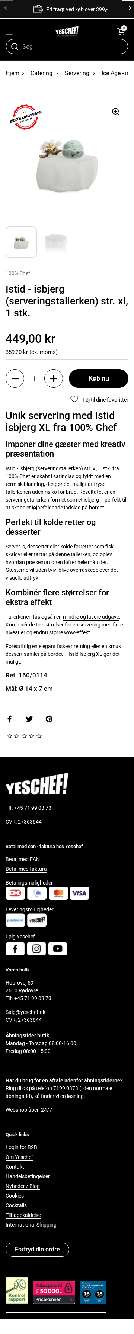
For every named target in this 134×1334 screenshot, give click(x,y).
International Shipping (31, 1225)
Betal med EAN (23, 859)
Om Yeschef (19, 1157)
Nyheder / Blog (23, 1186)
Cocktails (16, 1205)
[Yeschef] (67, 31)
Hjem (12, 73)
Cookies (15, 1196)
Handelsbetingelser (28, 1176)
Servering (77, 73)
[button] (121, 31)
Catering (41, 73)
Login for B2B (21, 1147)
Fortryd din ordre (37, 1249)
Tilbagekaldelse (23, 1215)
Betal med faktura (26, 869)
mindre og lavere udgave (91, 617)
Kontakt (15, 1167)
